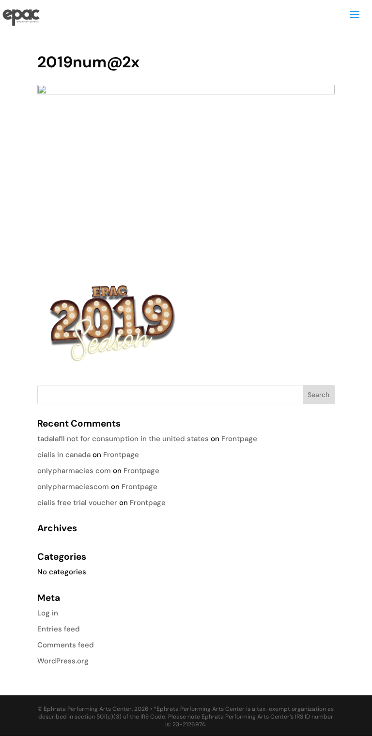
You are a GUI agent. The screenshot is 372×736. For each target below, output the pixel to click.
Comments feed (65, 645)
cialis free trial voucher (77, 502)
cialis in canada (64, 455)
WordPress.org (63, 661)
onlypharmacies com (74, 470)
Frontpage (239, 439)
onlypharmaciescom (73, 486)
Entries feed (58, 629)
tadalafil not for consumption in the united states (123, 439)
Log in (47, 613)
